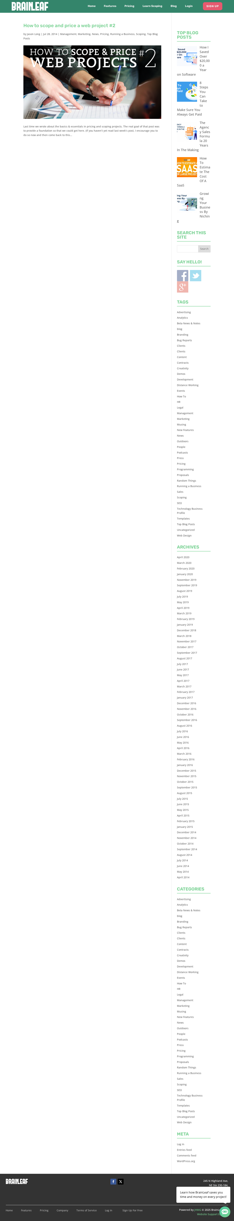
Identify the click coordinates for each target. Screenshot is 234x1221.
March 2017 (184, 686)
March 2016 (184, 753)
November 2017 (186, 641)
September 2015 (187, 787)
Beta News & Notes (188, 323)
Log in (180, 1144)
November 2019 (186, 580)
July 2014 (182, 860)
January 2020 (185, 574)
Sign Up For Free (132, 1210)
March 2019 (184, 613)
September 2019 (187, 585)
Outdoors (182, 441)
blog (179, 329)
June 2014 (183, 866)
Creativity (182, 368)
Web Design (184, 535)
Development (185, 379)
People (181, 447)
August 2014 (184, 855)
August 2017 (184, 658)
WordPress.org (186, 1161)
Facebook (182, 275)
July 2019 (182, 596)
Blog (174, 6)
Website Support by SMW (212, 1214)
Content (182, 357)
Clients (181, 345)
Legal (180, 407)
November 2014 (186, 838)
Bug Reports (184, 340)
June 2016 (183, 737)
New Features (185, 430)
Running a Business (122, 34)
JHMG (197, 1210)
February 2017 (186, 692)
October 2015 (185, 781)
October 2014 (185, 843)
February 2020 (186, 568)
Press (180, 458)
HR (178, 402)
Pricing (129, 6)
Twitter (195, 275)
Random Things (186, 480)
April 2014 (183, 877)
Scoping (141, 34)
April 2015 (183, 815)
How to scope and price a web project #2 (69, 25)
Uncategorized (186, 530)
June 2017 (183, 669)
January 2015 (185, 827)
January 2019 (185, 624)
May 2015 (183, 810)
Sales (180, 491)
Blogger (182, 287)
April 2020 (183, 557)
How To (181, 396)
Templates (183, 518)
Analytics (182, 317)
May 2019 (183, 602)
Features (110, 6)
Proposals (183, 475)
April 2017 (183, 681)
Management (68, 34)
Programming (185, 469)
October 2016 (185, 714)
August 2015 (184, 793)
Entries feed (184, 1150)
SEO (179, 503)
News (95, 34)
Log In (108, 1210)
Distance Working (188, 385)
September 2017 (187, 652)
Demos (181, 374)
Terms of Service (86, 1210)
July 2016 (182, 731)
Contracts (183, 362)
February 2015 (186, 821)
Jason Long (33, 34)
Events (181, 390)
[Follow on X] (121, 1182)
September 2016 (187, 720)
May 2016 (183, 742)
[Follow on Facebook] (113, 1182)
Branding (182, 334)
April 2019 (183, 608)
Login (189, 6)
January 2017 (185, 697)
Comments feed (186, 1155)
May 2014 (183, 871)
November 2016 (186, 709)
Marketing (84, 34)
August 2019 (184, 591)
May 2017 (183, 675)
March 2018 (184, 636)
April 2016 (183, 748)
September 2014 (187, 849)
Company (62, 1210)
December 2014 (186, 832)
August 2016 (184, 725)
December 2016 (186, 703)
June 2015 (183, 804)
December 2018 (186, 630)
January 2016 (185, 765)
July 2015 (182, 798)
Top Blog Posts (186, 524)
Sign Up (212, 6)
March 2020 (184, 563)
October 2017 (185, 647)
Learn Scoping (152, 6)
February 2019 (186, 619)
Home (92, 6)
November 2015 (186, 776)
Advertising (184, 312)
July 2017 (182, 664)
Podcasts (182, 452)
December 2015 (186, 770)
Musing (181, 424)
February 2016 (186, 759)
